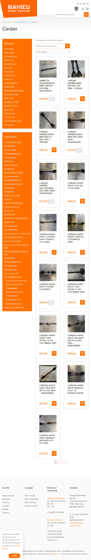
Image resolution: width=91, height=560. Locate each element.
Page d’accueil (8, 495)
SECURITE (8, 266)
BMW (6, 52)
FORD (6, 71)
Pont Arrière (11, 295)
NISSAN (7, 222)
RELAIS (7, 258)
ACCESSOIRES (10, 142)
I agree (14, 556)
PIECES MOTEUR (11, 237)
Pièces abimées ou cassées (15, 233)
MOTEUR (8, 214)
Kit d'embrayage (12, 292)
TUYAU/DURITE (10, 303)
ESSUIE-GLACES (11, 184)
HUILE (6, 199)
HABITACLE (9, 195)
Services (5, 502)
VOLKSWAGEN (10, 121)
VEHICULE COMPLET (13, 307)
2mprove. (54, 554)
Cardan (11, 288)
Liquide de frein (10, 207)
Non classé (8, 226)
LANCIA (7, 79)
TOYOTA (7, 117)
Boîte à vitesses (12, 284)
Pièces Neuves (10, 241)
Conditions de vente (53, 551)
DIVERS (7, 169)
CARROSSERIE (10, 153)
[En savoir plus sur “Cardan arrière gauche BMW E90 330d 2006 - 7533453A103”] (51, 201)
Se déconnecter (31, 505)
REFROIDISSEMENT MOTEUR (16, 251)
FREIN (6, 191)
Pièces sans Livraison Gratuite (16, 245)
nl (81, 4)
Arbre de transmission (15, 280)
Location (5, 505)
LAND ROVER (10, 83)
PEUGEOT (8, 102)
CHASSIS (8, 157)
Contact (5, 512)
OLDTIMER (8, 229)
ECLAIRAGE (9, 176)
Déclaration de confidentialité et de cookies (25, 551)
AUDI (6, 49)
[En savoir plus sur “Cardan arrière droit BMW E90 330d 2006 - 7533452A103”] (79, 150)
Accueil (6, 22)
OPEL (6, 98)
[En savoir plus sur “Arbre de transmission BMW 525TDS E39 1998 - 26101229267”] (51, 99)
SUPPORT (8, 269)
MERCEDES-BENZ (11, 90)
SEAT (6, 109)
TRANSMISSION (20, 22)
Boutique (6, 499)
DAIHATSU (8, 64)
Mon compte (30, 495)
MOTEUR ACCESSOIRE (13, 218)
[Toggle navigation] (77, 8)
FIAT (6, 68)
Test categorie (10, 273)
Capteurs (8, 150)
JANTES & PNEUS (11, 203)
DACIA (7, 60)
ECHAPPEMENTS (11, 172)
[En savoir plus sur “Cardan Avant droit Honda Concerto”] (51, 302)
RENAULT (8, 106)
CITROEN (8, 56)
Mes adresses (30, 502)
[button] (82, 98)
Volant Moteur (12, 299)
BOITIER (7, 146)
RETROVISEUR (10, 262)
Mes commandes (32, 499)
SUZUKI (7, 113)
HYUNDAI (8, 75)
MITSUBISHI (9, 94)
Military (7, 210)
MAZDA (7, 87)
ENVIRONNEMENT (12, 180)
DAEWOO (8, 161)
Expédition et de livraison (73, 551)
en (87, 4)
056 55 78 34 (77, 520)
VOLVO (7, 125)
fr (84, 4)
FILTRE (7, 188)
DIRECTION (9, 165)
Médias (5, 509)
